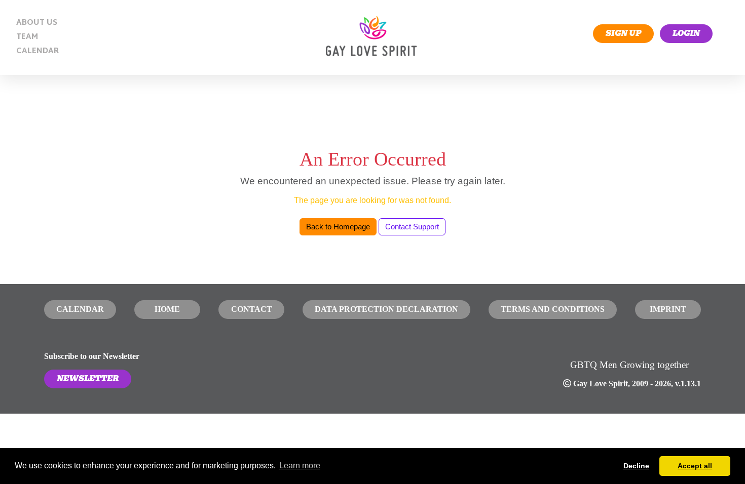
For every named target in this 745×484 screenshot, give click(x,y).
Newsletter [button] (88, 379)
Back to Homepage (338, 226)
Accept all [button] (695, 466)
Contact (251, 309)
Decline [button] (636, 466)
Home (167, 309)
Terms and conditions (553, 309)
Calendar (80, 309)
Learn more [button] (299, 465)
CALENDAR (37, 51)
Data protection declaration (386, 309)
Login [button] (686, 33)
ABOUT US (36, 23)
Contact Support (412, 226)
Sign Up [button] (623, 33)
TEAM (27, 37)
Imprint (668, 309)
